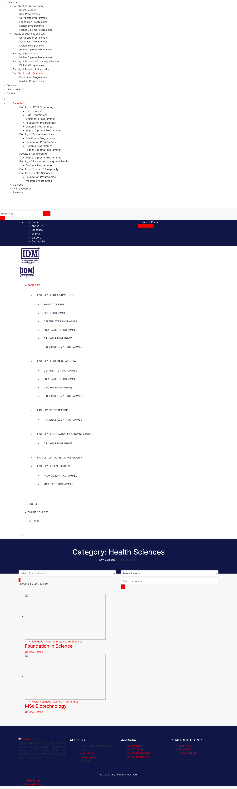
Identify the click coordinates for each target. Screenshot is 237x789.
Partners (11, 93)
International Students (140, 752)
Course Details (34, 651)
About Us (37, 226)
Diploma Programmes (31, 25)
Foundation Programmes (33, 21)
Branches (37, 229)
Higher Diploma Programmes (35, 29)
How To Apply (135, 749)
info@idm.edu (89, 757)
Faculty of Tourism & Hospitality (31, 69)
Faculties (11, 2)
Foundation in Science (49, 646)
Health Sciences (72, 641)
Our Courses (134, 745)
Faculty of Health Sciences (28, 73)
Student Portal (149, 222)
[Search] (46, 213)
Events (35, 233)
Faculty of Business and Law (29, 33)
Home (35, 222)
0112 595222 (87, 753)
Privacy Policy (33, 784)
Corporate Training (138, 756)
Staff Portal (185, 745)
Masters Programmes (31, 81)
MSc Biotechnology (46, 706)
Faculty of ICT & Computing (28, 6)
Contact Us (38, 241)
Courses (11, 85)
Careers (36, 237)
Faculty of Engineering (26, 53)
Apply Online (145, 226)
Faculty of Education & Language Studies (36, 61)
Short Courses (27, 9)
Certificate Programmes (33, 17)
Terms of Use (32, 780)
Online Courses (15, 89)
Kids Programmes (29, 13)
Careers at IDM (187, 752)
